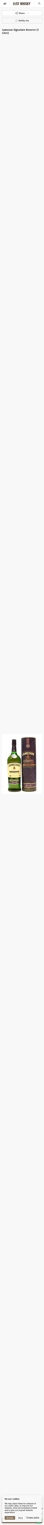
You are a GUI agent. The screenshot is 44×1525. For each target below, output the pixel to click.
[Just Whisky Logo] (22, 3)
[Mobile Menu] (5, 3)
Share (22, 13)
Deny (20, 1518)
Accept (10, 1518)
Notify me (24, 20)
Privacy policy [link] (32, 1517)
